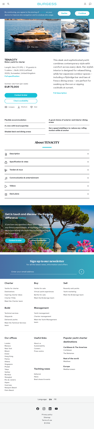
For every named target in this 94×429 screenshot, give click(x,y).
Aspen (7, 382)
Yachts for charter (12, 288)
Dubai (7, 354)
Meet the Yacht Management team (45, 321)
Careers (37, 348)
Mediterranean (69, 369)
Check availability (21, 101)
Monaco (8, 346)
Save (35, 107)
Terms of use (47, 420)
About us (37, 343)
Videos (13, 186)
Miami (7, 351)
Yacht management (41, 313)
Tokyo (7, 369)
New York (8, 348)
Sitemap (47, 417)
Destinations (9, 291)
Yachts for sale (40, 288)
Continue (82, 13)
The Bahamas (68, 353)
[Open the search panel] (8, 4)
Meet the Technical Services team (15, 324)
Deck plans (14, 194)
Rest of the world (71, 358)
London (7, 343)
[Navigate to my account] (85, 4)
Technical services (11, 313)
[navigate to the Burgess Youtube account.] (56, 409)
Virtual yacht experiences (44, 291)
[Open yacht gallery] (84, 37)
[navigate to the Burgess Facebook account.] (37, 409)
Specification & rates (19, 161)
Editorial (37, 374)
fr (55, 399)
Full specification (12, 76)
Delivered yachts (11, 319)
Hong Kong (9, 356)
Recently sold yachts (71, 288)
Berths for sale (40, 295)
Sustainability (39, 346)
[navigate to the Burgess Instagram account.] (43, 409)
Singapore (9, 364)
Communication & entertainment (24, 178)
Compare (11, 107)
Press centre (39, 351)
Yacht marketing (69, 291)
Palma (7, 359)
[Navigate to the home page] (47, 4)
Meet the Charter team (14, 301)
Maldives (66, 361)
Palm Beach (9, 390)
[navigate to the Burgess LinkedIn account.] (50, 409)
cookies (42, 12)
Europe (66, 366)
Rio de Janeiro (10, 380)
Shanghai (8, 377)
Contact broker (20, 95)
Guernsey (8, 385)
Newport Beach (11, 388)
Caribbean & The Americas (75, 347)
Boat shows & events (42, 379)
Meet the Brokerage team (44, 298)
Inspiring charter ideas (13, 295)
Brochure (24, 107)
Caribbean (67, 350)
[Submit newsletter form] (81, 271)
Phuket (7, 367)
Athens (7, 361)
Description (15, 153)
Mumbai (8, 375)
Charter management (42, 316)
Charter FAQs (10, 298)
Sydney (7, 372)
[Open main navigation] (3, 4)
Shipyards (8, 316)
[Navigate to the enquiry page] (90, 4)
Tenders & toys (16, 170)
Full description (60, 93)
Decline (64, 13)
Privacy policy (47, 414)
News (36, 377)
